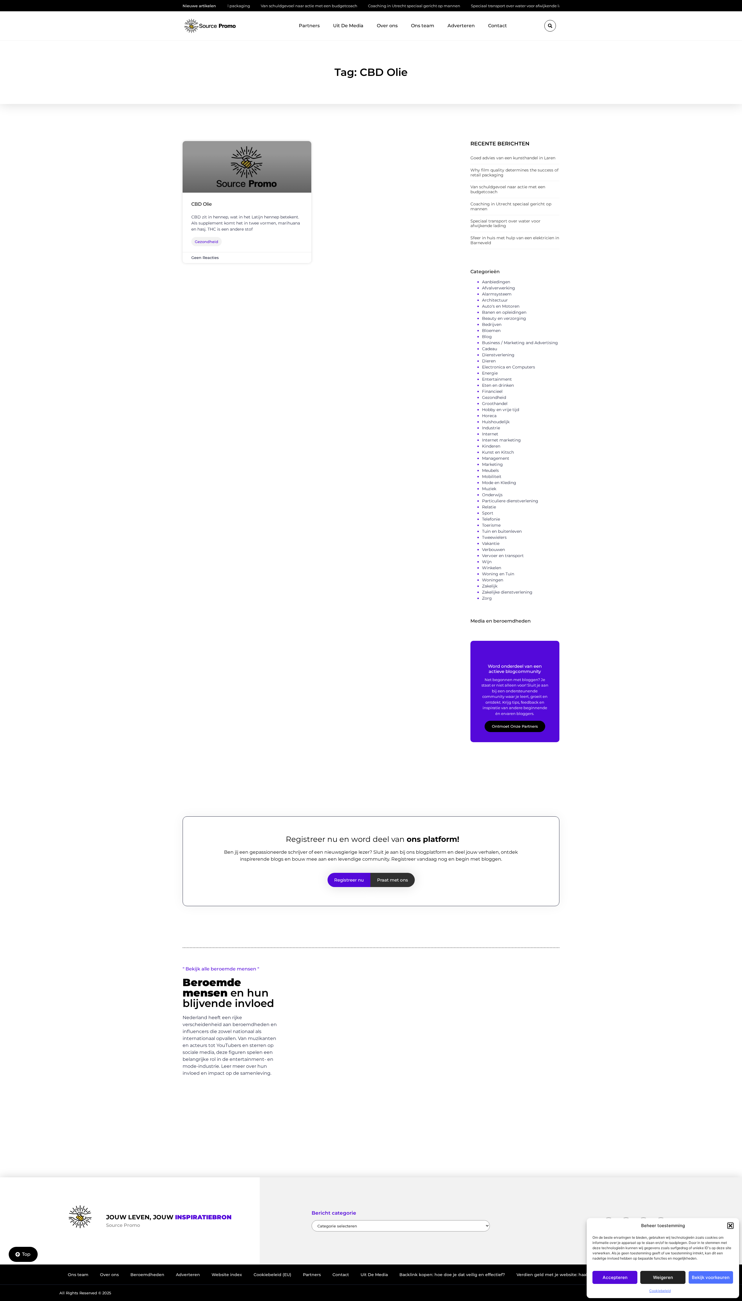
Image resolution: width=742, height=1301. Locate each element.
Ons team (422, 25)
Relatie (489, 507)
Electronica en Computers (508, 367)
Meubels (490, 470)
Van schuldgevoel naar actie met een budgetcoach (268, 5)
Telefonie (491, 519)
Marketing (492, 464)
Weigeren (663, 1277)
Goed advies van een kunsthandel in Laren (512, 157)
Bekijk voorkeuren (711, 1277)
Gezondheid (494, 397)
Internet (490, 434)
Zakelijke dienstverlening (507, 592)
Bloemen (491, 330)
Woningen (492, 580)
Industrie (491, 427)
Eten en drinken (498, 385)
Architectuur (495, 300)
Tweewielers (494, 537)
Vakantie (490, 543)
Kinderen (491, 446)
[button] (730, 1226)
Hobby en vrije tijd (500, 409)
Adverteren (461, 25)
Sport (487, 513)
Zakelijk (489, 586)
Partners (309, 25)
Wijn (487, 561)
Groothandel (495, 403)
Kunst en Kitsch (498, 452)
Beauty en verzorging (504, 318)
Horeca (489, 415)
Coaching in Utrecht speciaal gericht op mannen (373, 5)
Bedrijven (491, 324)
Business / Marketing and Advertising (520, 342)
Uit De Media (348, 25)
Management (495, 458)
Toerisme (491, 525)
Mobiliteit (491, 476)
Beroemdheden (147, 1274)
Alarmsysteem (497, 294)
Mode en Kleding (499, 482)
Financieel (492, 391)
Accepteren (615, 1277)
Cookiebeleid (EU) (272, 1274)
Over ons (387, 25)
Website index (227, 1274)
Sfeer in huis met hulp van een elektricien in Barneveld (514, 240)
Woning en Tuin (498, 573)
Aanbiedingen (496, 281)
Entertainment (497, 379)
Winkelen (491, 567)
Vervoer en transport (503, 555)
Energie (490, 373)
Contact (497, 25)
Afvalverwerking (498, 288)
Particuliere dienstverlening (510, 500)
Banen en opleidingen (504, 312)
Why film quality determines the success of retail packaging (514, 172)
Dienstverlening (498, 354)
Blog (487, 336)
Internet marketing (501, 440)
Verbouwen (493, 549)
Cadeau (489, 348)
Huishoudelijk (496, 421)
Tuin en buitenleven (502, 531)
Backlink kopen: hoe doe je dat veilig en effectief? (452, 1274)
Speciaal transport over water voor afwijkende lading (479, 5)
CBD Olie (201, 204)
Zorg (487, 598)
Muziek (489, 488)
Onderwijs (492, 494)
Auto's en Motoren (500, 306)
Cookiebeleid (660, 1291)
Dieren (489, 361)
